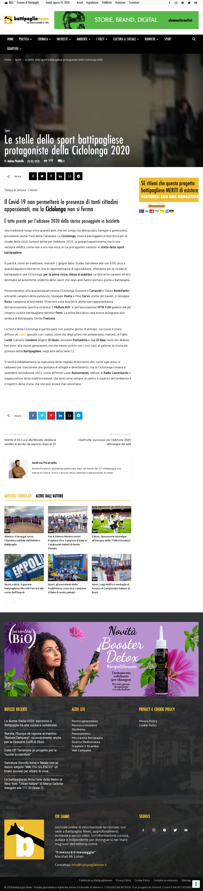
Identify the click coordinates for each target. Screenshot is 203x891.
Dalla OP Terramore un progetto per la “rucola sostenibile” (30, 752)
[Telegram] (183, 2)
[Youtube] (196, 2)
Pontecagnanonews (85, 721)
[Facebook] (169, 2)
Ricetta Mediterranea (86, 742)
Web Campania (81, 750)
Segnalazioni (92, 2)
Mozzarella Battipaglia (87, 738)
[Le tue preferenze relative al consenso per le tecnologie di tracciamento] (196, 884)
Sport (167, 39)
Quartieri (12, 49)
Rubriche (150, 39)
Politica (24, 39)
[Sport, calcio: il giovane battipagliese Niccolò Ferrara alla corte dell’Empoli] (24, 567)
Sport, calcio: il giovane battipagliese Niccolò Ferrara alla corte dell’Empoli (24, 588)
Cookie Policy (148, 725)
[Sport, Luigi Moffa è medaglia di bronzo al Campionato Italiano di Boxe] (111, 567)
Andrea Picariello (16, 161)
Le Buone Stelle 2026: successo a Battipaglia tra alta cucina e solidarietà (30, 723)
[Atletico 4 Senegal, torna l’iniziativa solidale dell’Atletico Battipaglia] (24, 519)
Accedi (80, 2)
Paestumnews (81, 733)
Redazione (120, 2)
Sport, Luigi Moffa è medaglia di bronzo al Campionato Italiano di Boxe (111, 588)
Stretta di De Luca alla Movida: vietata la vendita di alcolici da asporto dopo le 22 (30, 442)
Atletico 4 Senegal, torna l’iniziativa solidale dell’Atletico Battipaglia (22, 540)
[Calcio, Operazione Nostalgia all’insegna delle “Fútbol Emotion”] (111, 519)
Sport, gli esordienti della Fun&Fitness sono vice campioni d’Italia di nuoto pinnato (67, 588)
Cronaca (43, 39)
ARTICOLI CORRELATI (18, 496)
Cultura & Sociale (124, 39)
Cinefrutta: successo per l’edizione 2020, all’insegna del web (104, 442)
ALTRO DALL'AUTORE (49, 496)
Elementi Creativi (161, 887)
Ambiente (82, 39)
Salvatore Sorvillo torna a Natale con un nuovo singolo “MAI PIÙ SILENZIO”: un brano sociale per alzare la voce (31, 767)
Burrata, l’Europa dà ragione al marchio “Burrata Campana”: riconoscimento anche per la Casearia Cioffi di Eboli (32, 738)
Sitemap (186, 880)
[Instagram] (176, 2)
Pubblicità (107, 2)
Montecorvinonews (84, 725)
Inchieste (62, 39)
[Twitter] (189, 2)
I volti (100, 39)
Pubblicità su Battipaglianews (95, 880)
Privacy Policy (148, 721)
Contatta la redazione (165, 880)
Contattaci (134, 2)
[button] (194, 39)
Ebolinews (78, 729)
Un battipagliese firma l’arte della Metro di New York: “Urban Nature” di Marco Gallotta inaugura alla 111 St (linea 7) (33, 784)
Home (10, 39)
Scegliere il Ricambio (85, 746)
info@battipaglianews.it (89, 865)
